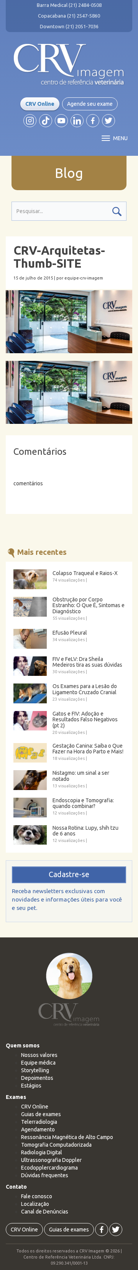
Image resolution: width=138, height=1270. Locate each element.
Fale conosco (36, 1196)
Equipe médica (38, 1063)
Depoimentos (37, 1078)
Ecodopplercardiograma (49, 1168)
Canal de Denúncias (44, 1212)
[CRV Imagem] (69, 65)
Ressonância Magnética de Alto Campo (67, 1137)
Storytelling (35, 1070)
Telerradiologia (39, 1122)
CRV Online (39, 104)
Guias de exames (41, 1114)
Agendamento (38, 1129)
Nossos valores (39, 1055)
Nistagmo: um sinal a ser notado (81, 776)
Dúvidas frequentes (44, 1175)
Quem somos (22, 1045)
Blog (69, 173)
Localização (35, 1204)
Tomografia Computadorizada (56, 1145)
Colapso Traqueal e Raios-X (85, 573)
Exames (16, 1097)
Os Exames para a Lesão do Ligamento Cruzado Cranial (85, 689)
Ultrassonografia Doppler (51, 1160)
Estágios (31, 1086)
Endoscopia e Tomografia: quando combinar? (83, 803)
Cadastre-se (69, 874)
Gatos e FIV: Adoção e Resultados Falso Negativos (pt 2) (85, 720)
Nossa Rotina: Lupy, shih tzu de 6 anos (85, 831)
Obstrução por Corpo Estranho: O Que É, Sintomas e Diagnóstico (89, 605)
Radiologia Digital (41, 1152)
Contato (16, 1187)
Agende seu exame (90, 104)
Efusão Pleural (70, 633)
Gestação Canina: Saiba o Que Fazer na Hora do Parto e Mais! (88, 749)
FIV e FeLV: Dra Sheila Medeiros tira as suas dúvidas (87, 662)
